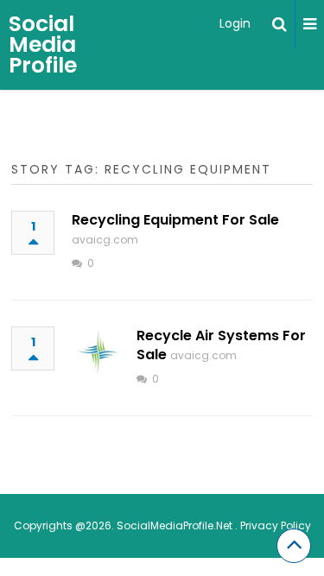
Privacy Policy (275, 525)
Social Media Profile (43, 44)
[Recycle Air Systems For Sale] (98, 352)
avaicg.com (105, 239)
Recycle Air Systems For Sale (221, 345)
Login (235, 23)
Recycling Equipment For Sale (175, 220)
